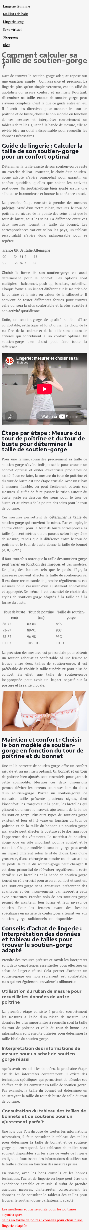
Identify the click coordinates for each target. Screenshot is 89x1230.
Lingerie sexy (13, 21)
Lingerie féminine (16, 6)
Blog (6, 45)
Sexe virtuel (12, 29)
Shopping (10, 37)
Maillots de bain (15, 14)
